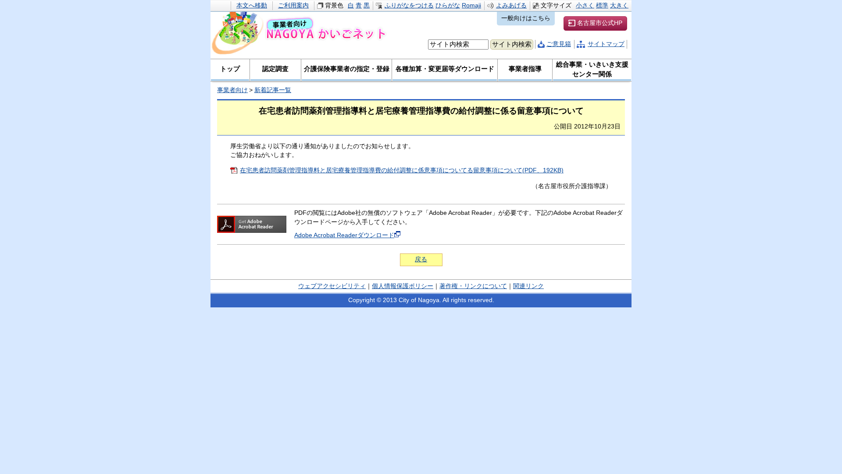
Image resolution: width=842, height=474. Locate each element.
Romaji (471, 5)
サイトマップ (606, 44)
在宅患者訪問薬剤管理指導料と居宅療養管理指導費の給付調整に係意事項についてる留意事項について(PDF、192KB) (402, 170)
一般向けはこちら (525, 18)
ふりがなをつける (409, 5)
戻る (421, 259)
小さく (585, 5)
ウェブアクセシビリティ (332, 286)
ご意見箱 (558, 44)
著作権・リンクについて (473, 286)
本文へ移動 (251, 5)
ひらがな (447, 5)
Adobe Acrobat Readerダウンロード (344, 235)
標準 (602, 5)
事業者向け (232, 90)
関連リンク (528, 286)
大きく (619, 5)
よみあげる (511, 5)
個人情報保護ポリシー (402, 286)
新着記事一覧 (272, 90)
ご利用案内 (293, 5)
